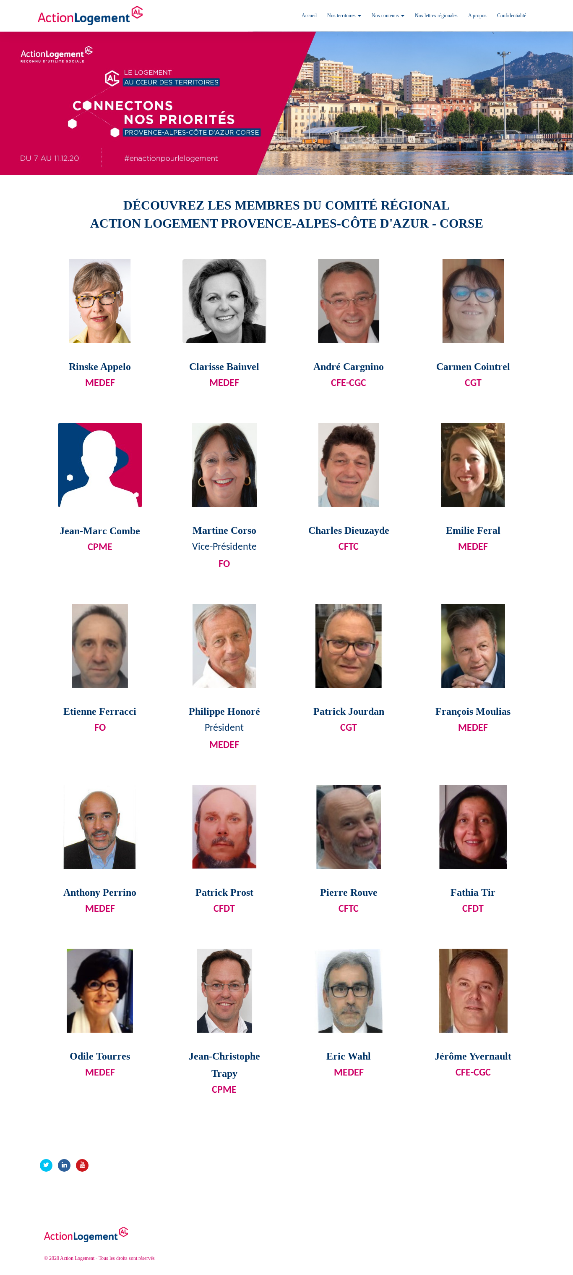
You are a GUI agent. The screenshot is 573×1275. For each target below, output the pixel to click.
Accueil (309, 15)
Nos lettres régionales (436, 15)
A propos (477, 15)
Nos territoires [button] (342, 15)
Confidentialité (511, 15)
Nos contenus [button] (386, 15)
